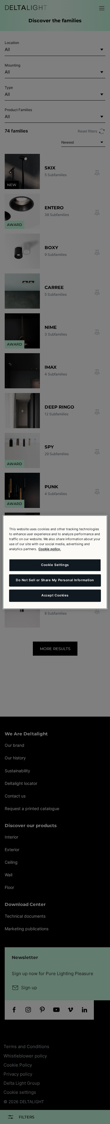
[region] (55, 562)
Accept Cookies (55, 595)
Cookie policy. (49, 549)
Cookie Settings (55, 565)
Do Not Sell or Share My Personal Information (55, 580)
